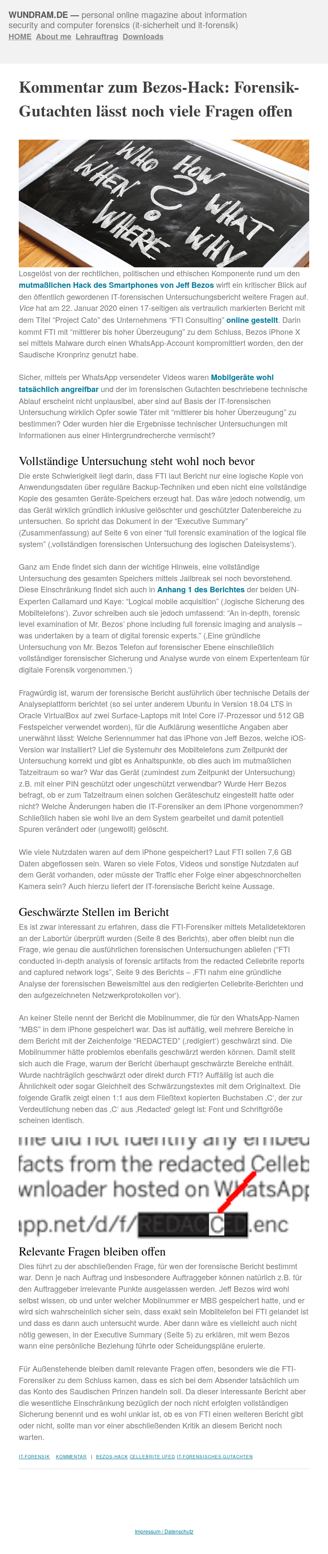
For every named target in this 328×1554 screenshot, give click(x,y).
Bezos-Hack (112, 1457)
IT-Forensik (34, 1457)
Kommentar (71, 1457)
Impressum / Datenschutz (164, 1531)
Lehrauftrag (97, 36)
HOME (20, 36)
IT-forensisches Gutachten (215, 1457)
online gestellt (252, 319)
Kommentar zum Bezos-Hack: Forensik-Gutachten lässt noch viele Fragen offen (159, 98)
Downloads (143, 36)
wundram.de (38, 14)
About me (53, 36)
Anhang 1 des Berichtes (201, 589)
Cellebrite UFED (153, 1457)
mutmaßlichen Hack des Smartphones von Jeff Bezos (116, 284)
